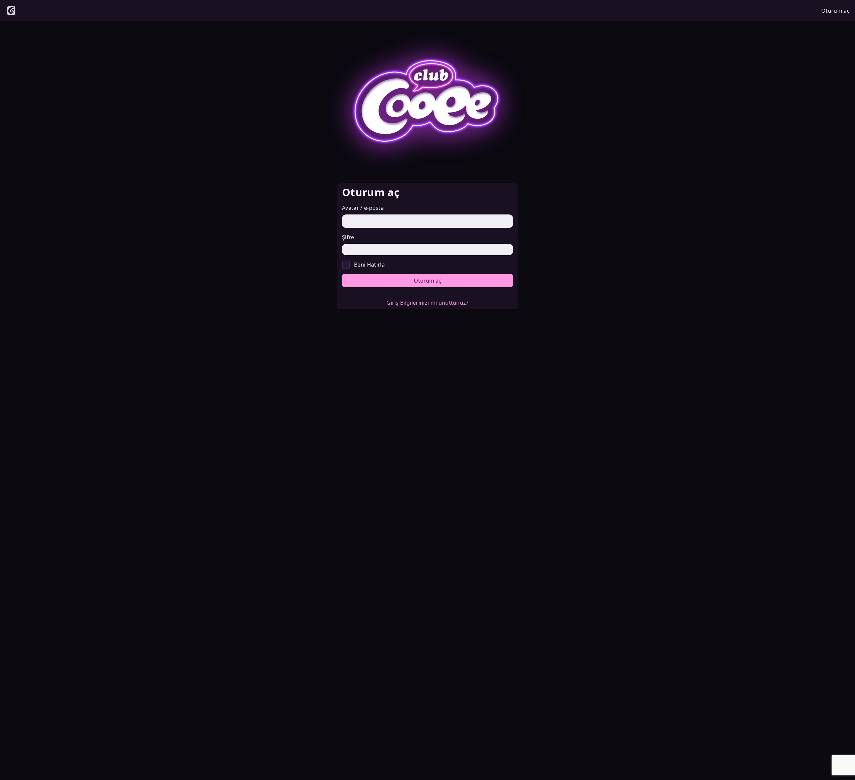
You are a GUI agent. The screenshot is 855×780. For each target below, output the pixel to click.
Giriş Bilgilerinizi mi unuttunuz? (427, 302)
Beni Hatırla (369, 264)
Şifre (348, 237)
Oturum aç (427, 280)
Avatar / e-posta (363, 207)
